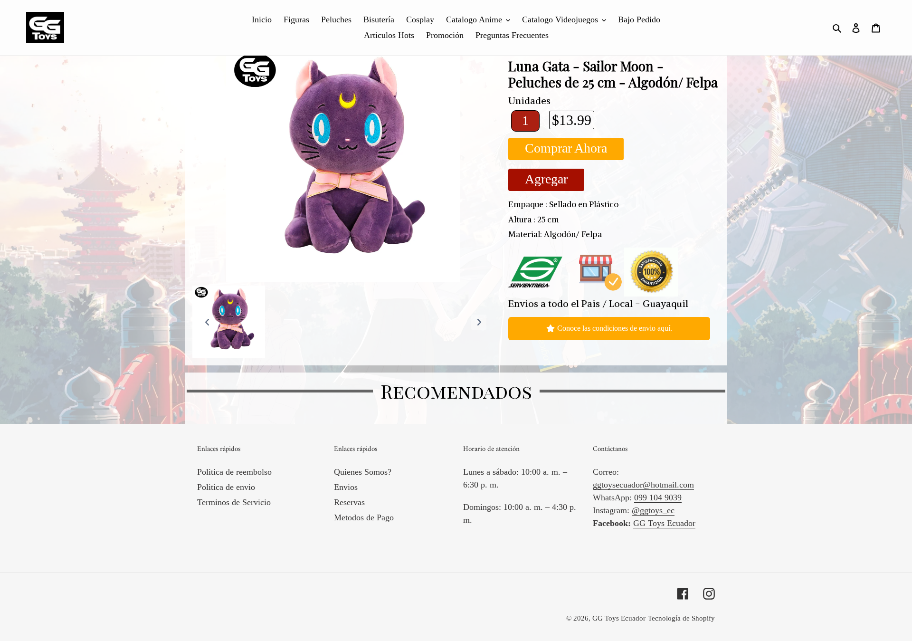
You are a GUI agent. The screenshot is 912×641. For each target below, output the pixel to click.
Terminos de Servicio (234, 502)
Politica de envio (226, 487)
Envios (346, 487)
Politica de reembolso (234, 472)
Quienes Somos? (362, 472)
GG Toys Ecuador (664, 523)
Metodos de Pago (364, 517)
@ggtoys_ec (653, 510)
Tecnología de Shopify (681, 618)
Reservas (349, 502)
